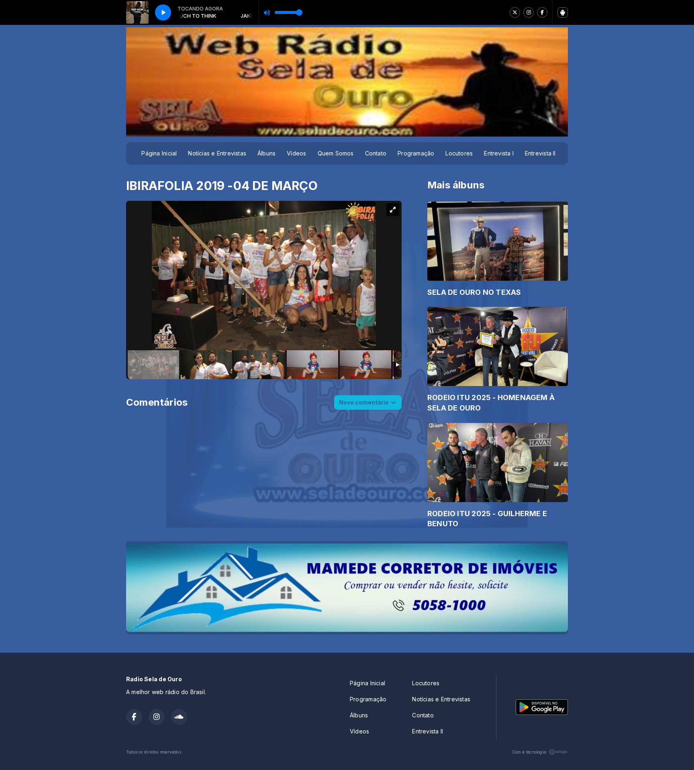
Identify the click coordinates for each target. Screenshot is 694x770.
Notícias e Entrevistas (217, 153)
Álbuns (266, 153)
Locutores (459, 153)
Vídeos (296, 153)
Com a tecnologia (529, 752)
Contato (375, 153)
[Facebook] (542, 12)
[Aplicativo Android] (562, 12)
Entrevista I (499, 153)
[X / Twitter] (515, 12)
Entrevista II (540, 153)
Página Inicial (159, 153)
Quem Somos (336, 153)
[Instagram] (528, 12)
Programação (416, 153)
